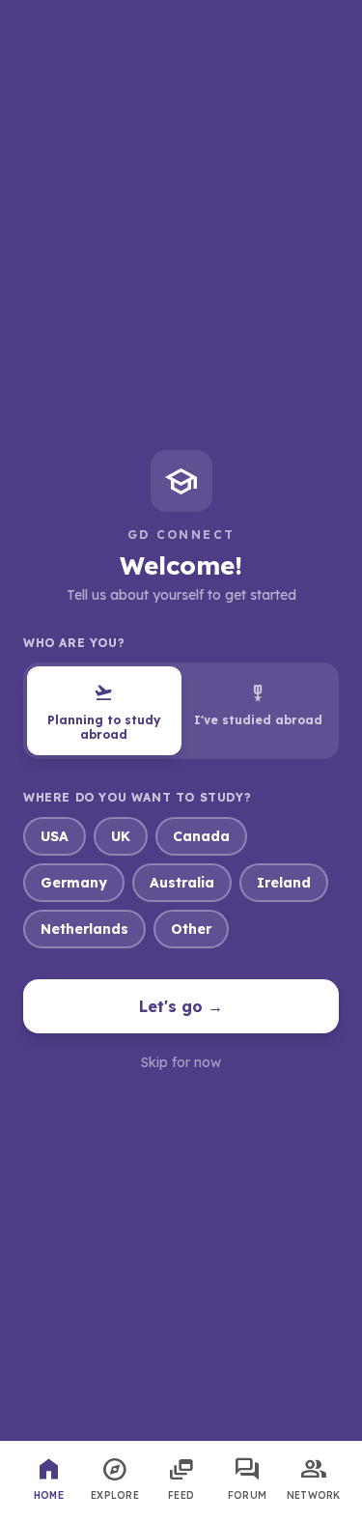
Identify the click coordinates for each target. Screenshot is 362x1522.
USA (55, 836)
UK (120, 836)
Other (191, 929)
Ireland (284, 882)
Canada (201, 836)
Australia (182, 882)
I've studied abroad (258, 704)
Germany (74, 882)
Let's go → (181, 1006)
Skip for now (181, 1062)
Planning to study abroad (103, 712)
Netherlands (84, 929)
